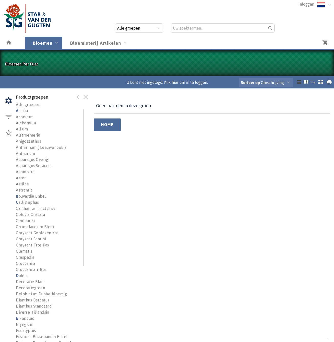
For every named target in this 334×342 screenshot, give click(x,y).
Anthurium (25, 153)
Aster (21, 177)
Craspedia (25, 257)
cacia (22, 110)
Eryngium (24, 324)
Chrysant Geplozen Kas (37, 232)
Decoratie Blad (30, 281)
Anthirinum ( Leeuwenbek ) (41, 147)
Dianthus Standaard (34, 306)
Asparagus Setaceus (34, 165)
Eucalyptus (26, 330)
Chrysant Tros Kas (32, 245)
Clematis (24, 251)
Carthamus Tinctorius (35, 208)
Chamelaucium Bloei (35, 226)
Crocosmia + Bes (31, 269)
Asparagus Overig (32, 159)
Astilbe (22, 184)
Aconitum (24, 116)
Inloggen (306, 4)
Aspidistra (25, 171)
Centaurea (25, 220)
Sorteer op (250, 82)
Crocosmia (25, 263)
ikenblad (25, 318)
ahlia (22, 275)
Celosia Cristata (30, 214)
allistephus (27, 202)
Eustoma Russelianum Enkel (42, 336)
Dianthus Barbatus (32, 300)
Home (107, 124)
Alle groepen (28, 104)
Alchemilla (26, 122)
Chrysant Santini (31, 238)
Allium (22, 129)
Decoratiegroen (30, 287)
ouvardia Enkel (31, 196)
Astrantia (24, 190)
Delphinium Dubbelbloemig (41, 293)
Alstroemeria (28, 135)
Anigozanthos (28, 141)
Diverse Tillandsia (32, 312)
